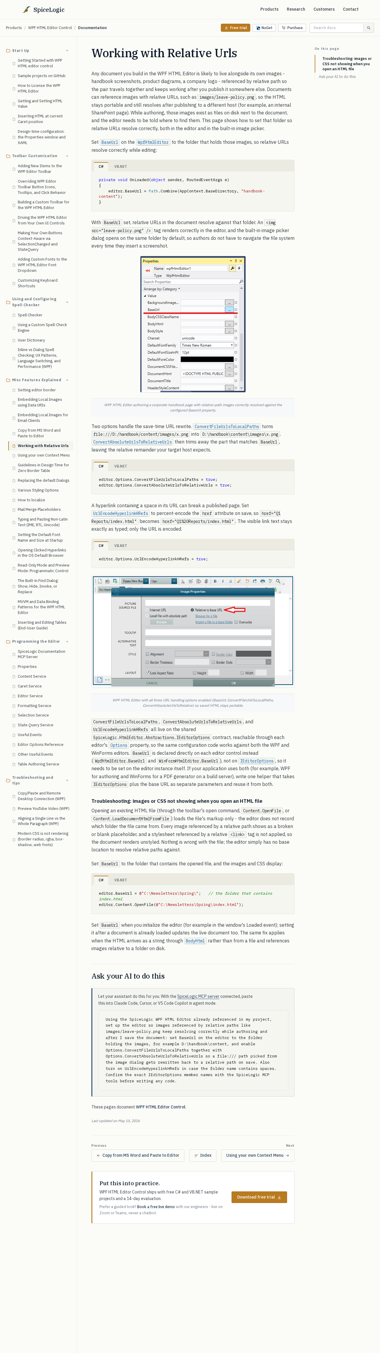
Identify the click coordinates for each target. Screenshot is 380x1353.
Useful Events (30, 735)
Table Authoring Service (38, 764)
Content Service (32, 676)
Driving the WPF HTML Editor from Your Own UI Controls (42, 220)
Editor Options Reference (41, 744)
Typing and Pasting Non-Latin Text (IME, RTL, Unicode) (43, 522)
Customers (324, 9)
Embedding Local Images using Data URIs (40, 402)
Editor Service (30, 695)
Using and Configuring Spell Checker (34, 302)
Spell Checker (30, 315)
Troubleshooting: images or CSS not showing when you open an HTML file (347, 63)
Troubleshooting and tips (32, 780)
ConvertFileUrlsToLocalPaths (227, 426)
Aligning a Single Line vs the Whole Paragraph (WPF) (41, 821)
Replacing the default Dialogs (43, 480)
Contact (351, 9)
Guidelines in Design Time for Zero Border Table (43, 468)
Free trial (238, 27)
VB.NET (120, 166)
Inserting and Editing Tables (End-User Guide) (42, 625)
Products (269, 9)
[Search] (368, 28)
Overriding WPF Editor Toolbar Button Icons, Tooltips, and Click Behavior (42, 187)
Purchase (295, 27)
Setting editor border (37, 390)
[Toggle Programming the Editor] (67, 641)
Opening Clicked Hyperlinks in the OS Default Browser (42, 553)
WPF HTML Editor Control (50, 27)
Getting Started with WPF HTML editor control (40, 63)
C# (101, 166)
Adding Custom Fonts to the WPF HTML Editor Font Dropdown (42, 265)
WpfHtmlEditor (153, 142)
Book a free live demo (156, 1206)
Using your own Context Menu (44, 455)
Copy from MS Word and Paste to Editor (39, 433)
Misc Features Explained (36, 380)
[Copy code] (287, 178)
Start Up (20, 50)
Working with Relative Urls (43, 445)
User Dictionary (31, 340)
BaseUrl (110, 142)
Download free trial (256, 1197)
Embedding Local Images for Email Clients (43, 418)
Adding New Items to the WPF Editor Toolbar (40, 169)
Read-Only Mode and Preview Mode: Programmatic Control (43, 568)
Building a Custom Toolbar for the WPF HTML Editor (43, 205)
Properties (27, 666)
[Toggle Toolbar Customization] (67, 156)
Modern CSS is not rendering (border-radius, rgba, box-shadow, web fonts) (43, 839)
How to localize (31, 499)
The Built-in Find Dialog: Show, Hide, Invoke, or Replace (38, 586)
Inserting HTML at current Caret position (40, 119)
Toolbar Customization (34, 156)
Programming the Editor (36, 641)
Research (296, 9)
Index (205, 1155)
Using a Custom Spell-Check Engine (42, 327)
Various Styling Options (38, 490)
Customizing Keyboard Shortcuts (38, 283)
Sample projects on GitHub (42, 75)
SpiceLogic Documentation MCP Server (41, 654)
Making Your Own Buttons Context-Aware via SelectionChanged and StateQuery (40, 241)
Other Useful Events (35, 754)
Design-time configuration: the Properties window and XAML (42, 137)
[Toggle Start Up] (67, 51)
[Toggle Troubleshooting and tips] (67, 780)
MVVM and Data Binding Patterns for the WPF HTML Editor (41, 607)
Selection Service (33, 715)
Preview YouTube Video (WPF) (43, 808)
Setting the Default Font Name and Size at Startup (40, 537)
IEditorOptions (256, 761)
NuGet (267, 27)
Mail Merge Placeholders (39, 509)
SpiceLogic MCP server (198, 996)
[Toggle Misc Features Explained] (67, 380)
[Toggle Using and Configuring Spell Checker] (67, 302)
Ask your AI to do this (337, 76)
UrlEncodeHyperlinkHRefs (120, 513)
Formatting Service (34, 705)
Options (118, 745)
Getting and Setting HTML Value (40, 103)
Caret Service (30, 686)
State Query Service (35, 725)
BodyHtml (195, 941)
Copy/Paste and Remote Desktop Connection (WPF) (41, 796)
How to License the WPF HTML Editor (39, 88)
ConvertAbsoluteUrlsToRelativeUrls (132, 442)
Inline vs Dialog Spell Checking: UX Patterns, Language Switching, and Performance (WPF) (39, 358)
